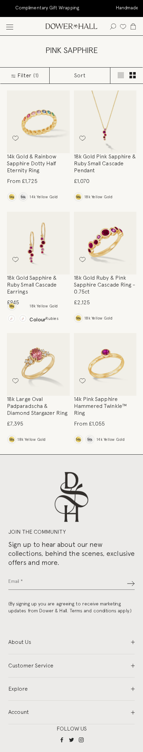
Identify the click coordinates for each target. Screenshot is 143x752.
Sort (79, 75)
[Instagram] (81, 739)
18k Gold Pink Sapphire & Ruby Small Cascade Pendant (105, 163)
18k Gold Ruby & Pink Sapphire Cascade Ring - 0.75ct (105, 284)
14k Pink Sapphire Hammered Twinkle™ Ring (100, 406)
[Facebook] (61, 739)
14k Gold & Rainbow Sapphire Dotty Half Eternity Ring (32, 163)
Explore (18, 688)
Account (18, 712)
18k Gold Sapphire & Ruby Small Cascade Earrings (32, 284)
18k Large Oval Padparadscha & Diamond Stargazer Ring (37, 406)
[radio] (11, 196)
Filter (27, 75)
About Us (19, 642)
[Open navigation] (9, 26)
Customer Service (30, 665)
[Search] (113, 26)
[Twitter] (71, 739)
